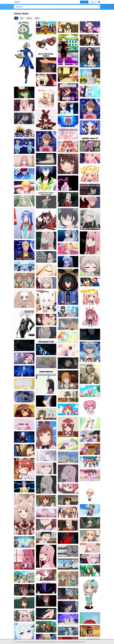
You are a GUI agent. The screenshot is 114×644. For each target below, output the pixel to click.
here (84, 642)
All (16, 18)
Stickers (29, 18)
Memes (37, 18)
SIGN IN (93, 2)
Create (85, 2)
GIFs (22, 18)
